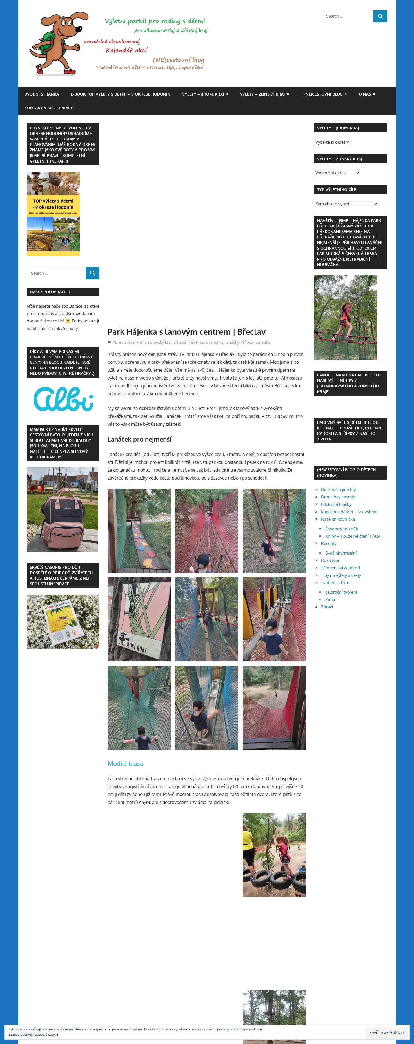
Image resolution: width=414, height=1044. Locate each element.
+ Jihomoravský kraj (154, 342)
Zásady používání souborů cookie (33, 1034)
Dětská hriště (185, 342)
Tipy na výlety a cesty (341, 575)
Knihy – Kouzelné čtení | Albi (352, 536)
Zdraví (327, 606)
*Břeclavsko (124, 342)
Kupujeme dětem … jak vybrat (349, 512)
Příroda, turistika (255, 342)
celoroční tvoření (341, 592)
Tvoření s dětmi (335, 582)
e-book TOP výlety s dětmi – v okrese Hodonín (120, 94)
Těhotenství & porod (340, 567)
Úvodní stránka (41, 94)
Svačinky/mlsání (341, 553)
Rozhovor (330, 560)
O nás (365, 94)
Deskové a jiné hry (338, 489)
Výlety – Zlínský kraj (262, 94)
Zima (330, 599)
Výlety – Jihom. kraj (203, 94)
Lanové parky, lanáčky (219, 342)
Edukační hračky (336, 504)
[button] (139, 531)
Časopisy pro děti (341, 528)
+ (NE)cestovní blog (322, 94)
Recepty (328, 543)
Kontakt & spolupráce (48, 107)
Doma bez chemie (338, 497)
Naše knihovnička (338, 519)
